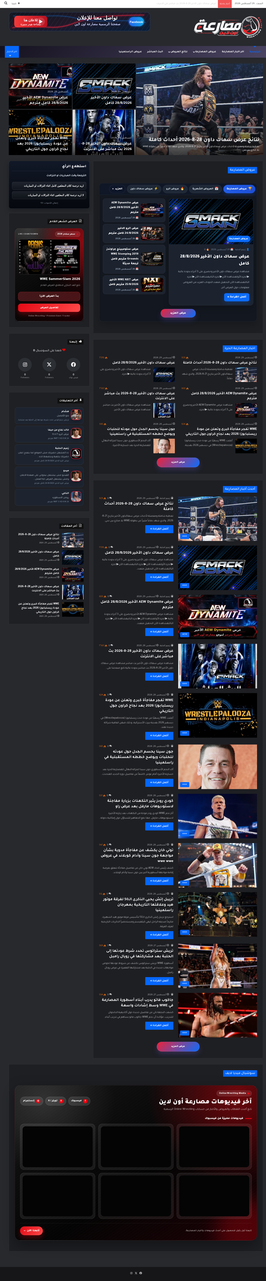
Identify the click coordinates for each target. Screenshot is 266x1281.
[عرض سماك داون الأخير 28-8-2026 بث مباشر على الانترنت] (104, 132)
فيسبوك (78, 1101)
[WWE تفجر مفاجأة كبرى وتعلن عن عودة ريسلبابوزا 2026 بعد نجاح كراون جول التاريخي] (40, 132)
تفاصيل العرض (49, 308)
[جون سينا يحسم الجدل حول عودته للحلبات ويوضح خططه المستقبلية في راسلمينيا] (164, 446)
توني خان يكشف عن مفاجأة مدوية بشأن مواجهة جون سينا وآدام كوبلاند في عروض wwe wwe (137, 856)
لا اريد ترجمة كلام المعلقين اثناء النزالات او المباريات (56, 195)
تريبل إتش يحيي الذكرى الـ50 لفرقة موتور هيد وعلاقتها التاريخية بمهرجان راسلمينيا (138, 905)
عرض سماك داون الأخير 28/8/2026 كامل (143, 363)
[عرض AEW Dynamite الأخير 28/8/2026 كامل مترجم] (40, 86)
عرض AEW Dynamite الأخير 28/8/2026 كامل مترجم (123, 207)
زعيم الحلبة (165, 498)
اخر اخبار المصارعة (233, 51)
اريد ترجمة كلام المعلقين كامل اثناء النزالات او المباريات (54, 185)
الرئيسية (254, 51)
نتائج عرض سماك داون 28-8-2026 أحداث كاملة (204, 140)
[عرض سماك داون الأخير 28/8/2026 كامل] (104, 86)
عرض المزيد (178, 313)
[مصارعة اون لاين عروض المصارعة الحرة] (228, 27)
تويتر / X (55, 1101)
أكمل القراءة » (236, 297)
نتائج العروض (179, 51)
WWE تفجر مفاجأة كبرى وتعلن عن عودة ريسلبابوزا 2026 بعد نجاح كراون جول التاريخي (171, 4)
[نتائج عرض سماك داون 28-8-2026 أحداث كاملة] (199, 109)
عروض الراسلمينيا (130, 51)
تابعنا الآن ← (31, 1230)
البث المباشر (155, 51)
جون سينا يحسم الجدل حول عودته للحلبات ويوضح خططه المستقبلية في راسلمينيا (138, 757)
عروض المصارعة (205, 51)
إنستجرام (31, 1101)
